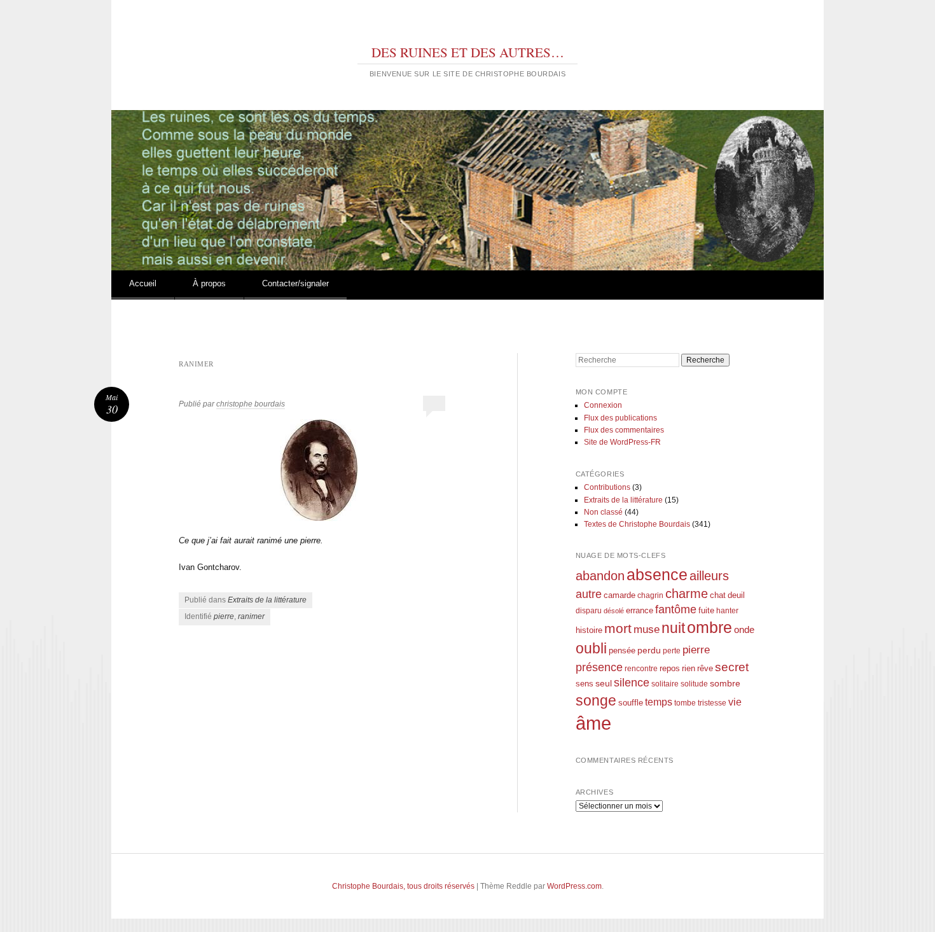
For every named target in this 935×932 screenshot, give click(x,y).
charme (686, 594)
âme (593, 723)
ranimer (251, 616)
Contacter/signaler (295, 283)
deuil (736, 595)
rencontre (641, 668)
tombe (685, 703)
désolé (614, 611)
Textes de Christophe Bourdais (637, 524)
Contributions (607, 487)
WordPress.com (574, 886)
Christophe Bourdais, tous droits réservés (403, 886)
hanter (727, 610)
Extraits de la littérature (267, 599)
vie (735, 702)
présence (599, 667)
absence (657, 574)
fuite (706, 610)
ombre (709, 627)
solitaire (665, 683)
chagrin (650, 595)
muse (647, 629)
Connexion (603, 405)
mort (618, 628)
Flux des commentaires (624, 430)
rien (688, 668)
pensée (622, 650)
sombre (725, 683)
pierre (224, 616)
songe (596, 700)
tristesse (712, 703)
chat (718, 595)
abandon (600, 576)
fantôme (675, 609)
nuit (673, 628)
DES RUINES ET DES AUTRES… (467, 52)
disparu (589, 610)
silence (631, 682)
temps (658, 702)
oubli (591, 648)
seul (603, 683)
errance (639, 610)
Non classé (603, 512)
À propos (209, 283)
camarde (619, 595)
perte (672, 650)
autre (589, 594)
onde (744, 629)
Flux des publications (620, 418)
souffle (630, 702)
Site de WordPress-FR (622, 442)
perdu (649, 650)
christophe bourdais (250, 404)
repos (670, 668)
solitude (694, 683)
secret (732, 667)
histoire (589, 630)
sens (584, 683)
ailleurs (709, 576)
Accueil (142, 283)
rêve (705, 668)
